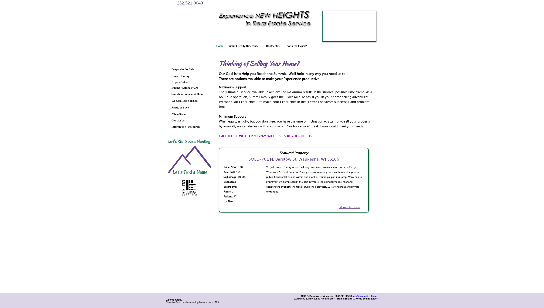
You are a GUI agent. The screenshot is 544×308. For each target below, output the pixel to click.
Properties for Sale (182, 69)
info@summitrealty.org (365, 296)
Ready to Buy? (180, 107)
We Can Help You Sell (184, 100)
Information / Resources (185, 126)
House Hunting (180, 76)
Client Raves (179, 114)
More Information (349, 207)
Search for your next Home (187, 94)
